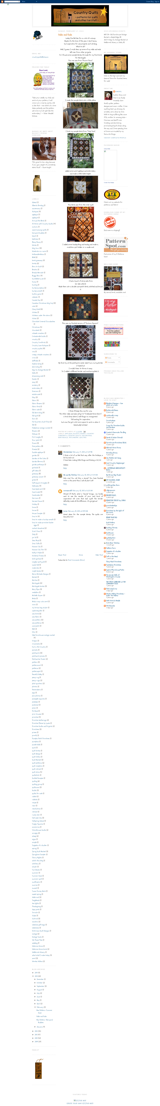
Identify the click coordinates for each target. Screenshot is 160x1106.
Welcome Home (37, 946)
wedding (34, 943)
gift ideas (35, 470)
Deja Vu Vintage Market (40, 370)
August (40, 990)
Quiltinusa (110, 533)
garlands (35, 467)
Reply (65, 468)
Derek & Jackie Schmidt (114, 437)
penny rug (35, 677)
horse (34, 510)
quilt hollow (36, 757)
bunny (34, 282)
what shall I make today (41, 955)
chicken (34, 312)
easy (33, 382)
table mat (35, 897)
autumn (35, 227)
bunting (34, 285)
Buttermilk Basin (112, 410)
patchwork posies (38, 656)
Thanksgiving (36, 906)
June (39, 997)
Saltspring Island (38, 821)
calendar (35, 297)
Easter (34, 379)
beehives (35, 239)
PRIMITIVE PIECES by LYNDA (116, 500)
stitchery (35, 863)
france (34, 443)
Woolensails (110, 606)
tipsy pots (35, 909)
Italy (33, 534)
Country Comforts (38, 342)
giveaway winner (37, 477)
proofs (34, 735)
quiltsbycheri (110, 538)
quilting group (37, 784)
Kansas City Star (38, 549)
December (40, 979)
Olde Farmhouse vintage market (43, 635)
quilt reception (37, 766)
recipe (34, 802)
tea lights (35, 903)
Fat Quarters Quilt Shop (40, 422)
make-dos (35, 568)
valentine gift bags (38, 925)
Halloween (35, 486)
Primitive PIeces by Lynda (41, 723)
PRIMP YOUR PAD (111, 517)
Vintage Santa (37, 937)
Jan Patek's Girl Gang (113, 458)
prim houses (36, 714)
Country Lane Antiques (40, 345)
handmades (36, 495)
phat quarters (37, 683)
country (35, 339)
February (40, 1007)
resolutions (36, 809)
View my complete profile (115, 138)
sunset (34, 888)
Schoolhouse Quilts (39, 830)
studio (34, 867)
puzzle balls (36, 744)
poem (34, 708)
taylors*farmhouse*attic (115, 570)
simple (34, 842)
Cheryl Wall (36, 309)
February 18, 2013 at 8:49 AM (78, 511)
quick (34, 747)
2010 (36, 1038)
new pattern (36, 620)
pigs (33, 692)
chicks (34, 318)
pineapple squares (38, 699)
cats (33, 306)
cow (33, 351)
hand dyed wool (37, 489)
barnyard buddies (38, 233)
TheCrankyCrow (111, 589)
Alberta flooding (37, 205)
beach (34, 236)
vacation (35, 922)
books (34, 263)
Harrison (35, 498)
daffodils (35, 361)
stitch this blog (37, 860)
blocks (34, 245)
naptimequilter (37, 610)
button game (36, 294)
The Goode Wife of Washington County (113, 576)
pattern (34, 662)
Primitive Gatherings (39, 720)
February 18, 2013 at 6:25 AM (82, 490)
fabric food (36, 406)
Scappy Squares (37, 824)
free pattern (36, 446)
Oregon (34, 641)
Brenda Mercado (37, 272)
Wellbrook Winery (38, 952)
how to (34, 516)
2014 (36, 973)
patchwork (36, 653)
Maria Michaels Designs (40, 574)
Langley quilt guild (38, 562)
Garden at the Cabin (39, 458)
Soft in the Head (112, 556)
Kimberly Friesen (38, 556)
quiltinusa (35, 787)
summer (35, 873)
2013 (36, 976)
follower (35, 434)
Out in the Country (39, 647)
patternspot (36, 671)
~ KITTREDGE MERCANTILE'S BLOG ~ (115, 469)
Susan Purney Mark (39, 891)
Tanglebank (36, 900)
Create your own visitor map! (80, 1103)
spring (34, 848)
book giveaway (37, 260)
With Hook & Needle (113, 600)
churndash (36, 330)
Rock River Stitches (113, 543)
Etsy (33, 397)
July (38, 993)
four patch (36, 440)
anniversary (36, 208)
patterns (35, 668)
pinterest (35, 705)
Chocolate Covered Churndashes (43, 321)
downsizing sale (37, 376)
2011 (36, 1034)
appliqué (35, 217)
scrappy (35, 833)
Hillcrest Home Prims (113, 447)
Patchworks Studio (38, 659)
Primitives (35, 729)
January (40, 1027)
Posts (109, 358)
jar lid (34, 537)
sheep (34, 836)
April (39, 1004)
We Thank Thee (37, 940)
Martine (34, 580)
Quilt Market (36, 760)
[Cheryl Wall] (110, 180)
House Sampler (37, 513)
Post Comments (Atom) (76, 560)
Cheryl (118, 91)
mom (34, 604)
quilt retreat (36, 769)
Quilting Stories (111, 528)
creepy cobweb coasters (40, 354)
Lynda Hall (35, 565)
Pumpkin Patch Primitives (41, 738)
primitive (35, 717)
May (38, 1000)
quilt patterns (37, 763)
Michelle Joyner (37, 595)
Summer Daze (37, 876)
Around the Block (38, 221)
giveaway (35, 474)
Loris (65, 511)
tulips (34, 915)
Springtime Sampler (39, 854)
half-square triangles (39, 483)
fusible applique (37, 452)
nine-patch (35, 626)
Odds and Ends (41, 1016)
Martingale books (38, 586)
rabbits (34, 799)
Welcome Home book (39, 949)
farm (34, 419)
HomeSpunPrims (111, 453)
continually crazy (112, 415)
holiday (34, 504)
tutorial (35, 918)
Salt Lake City (37, 818)
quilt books (36, 751)
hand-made (36, 492)
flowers (34, 431)
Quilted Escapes (37, 778)
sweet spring (36, 894)
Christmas (36, 327)
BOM (33, 257)
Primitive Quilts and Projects (42, 726)
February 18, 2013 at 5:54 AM (87, 475)
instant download (38, 528)
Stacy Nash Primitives (113, 561)
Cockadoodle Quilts (39, 336)
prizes (34, 732)
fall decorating (37, 412)
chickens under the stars (41, 315)
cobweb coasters (38, 333)
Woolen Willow (37, 961)
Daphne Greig (36, 364)
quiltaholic (35, 775)
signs (34, 839)
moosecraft (67, 490)
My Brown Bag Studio (113, 475)
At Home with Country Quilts (42, 224)
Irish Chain (36, 531)
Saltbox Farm (111, 548)
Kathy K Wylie (37, 552)
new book (35, 614)
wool (33, 958)
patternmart (36, 665)
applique (35, 214)
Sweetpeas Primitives (113, 565)
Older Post (99, 555)
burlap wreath (37, 291)
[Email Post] (84, 431)
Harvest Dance (37, 501)
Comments (111, 362)
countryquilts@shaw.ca (40, 57)
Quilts (34, 790)
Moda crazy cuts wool (40, 601)
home (34, 507)
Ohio (33, 632)
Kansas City (36, 546)
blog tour (35, 248)
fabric (34, 400)
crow (34, 357)
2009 (37, 1041)
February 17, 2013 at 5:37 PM (82, 452)
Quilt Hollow (110, 522)
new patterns (36, 623)
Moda (34, 598)
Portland (35, 711)
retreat (34, 812)
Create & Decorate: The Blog (116, 432)
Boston (34, 269)
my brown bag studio (39, 607)
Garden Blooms (37, 461)
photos (34, 686)
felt (33, 425)
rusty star (36, 815)
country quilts (37, 348)
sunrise (35, 885)
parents (35, 650)
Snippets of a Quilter (39, 845)
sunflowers (36, 882)
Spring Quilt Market (39, 851)
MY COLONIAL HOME (113, 480)
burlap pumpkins (38, 288)
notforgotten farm (113, 485)
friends (34, 449)
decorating (36, 367)
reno (33, 805)
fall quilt (35, 416)
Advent (34, 202)
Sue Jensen (36, 870)
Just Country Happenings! (115, 463)
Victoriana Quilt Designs (40, 931)
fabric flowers (37, 403)
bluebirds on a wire (39, 251)
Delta (34, 373)
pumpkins (35, 741)
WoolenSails (67, 452)
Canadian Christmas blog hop (42, 303)
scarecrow (36, 827)
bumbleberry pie (38, 279)
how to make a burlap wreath (43, 519)
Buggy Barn (36, 275)
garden (34, 455)
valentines (35, 928)
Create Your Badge (109, 182)
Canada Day (36, 300)
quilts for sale (37, 793)
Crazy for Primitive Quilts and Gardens (115, 426)
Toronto (35, 912)
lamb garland (36, 559)
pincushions (36, 696)
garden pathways (38, 464)
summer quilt (37, 879)
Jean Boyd (35, 540)
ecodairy (35, 385)
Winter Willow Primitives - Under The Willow (115, 595)
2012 (36, 1031)
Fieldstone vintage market (41, 428)
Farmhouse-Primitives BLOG (116, 442)
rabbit (34, 796)
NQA (33, 629)
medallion (35, 592)
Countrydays (110, 420)
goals (34, 480)
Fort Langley (36, 437)
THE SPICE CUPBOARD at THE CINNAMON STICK (116, 583)
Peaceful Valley (37, 674)
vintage (34, 934)
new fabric (35, 617)
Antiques (35, 211)
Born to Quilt (37, 266)
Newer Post (62, 555)
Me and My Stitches (70, 475)
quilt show (36, 772)
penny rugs (36, 680)
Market (34, 577)
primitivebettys (111, 505)
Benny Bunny (36, 242)
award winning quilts (39, 230)
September (41, 986)
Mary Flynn (36, 589)
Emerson (35, 391)
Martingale (35, 583)
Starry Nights (37, 857)
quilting (34, 781)
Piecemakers (36, 689)
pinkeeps (35, 702)
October (40, 983)
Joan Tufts (36, 543)
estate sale (36, 394)
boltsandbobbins (38, 254)
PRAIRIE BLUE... (111, 495)
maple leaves (36, 571)
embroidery (36, 388)
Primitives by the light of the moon (115, 511)
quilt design (36, 754)
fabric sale (36, 409)
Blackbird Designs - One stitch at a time (114, 404)
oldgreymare (110, 490)
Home (81, 555)
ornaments (36, 644)
